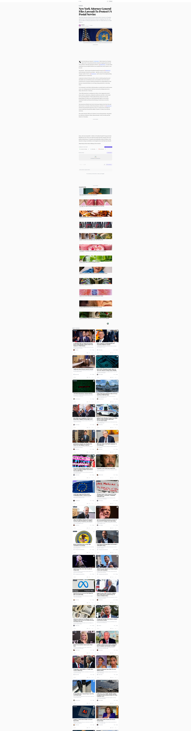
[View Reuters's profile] (80, 25)
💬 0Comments (108, 164)
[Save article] (107, 1)
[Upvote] (82, 164)
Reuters (83, 24)
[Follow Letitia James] (97, 149)
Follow (91, 25)
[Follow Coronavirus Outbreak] (88, 149)
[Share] (89, 352)
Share (111, 1)
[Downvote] (79, 164)
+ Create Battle (109, 152)
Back (80, 1)
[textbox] (95, 170)
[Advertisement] (95, 52)
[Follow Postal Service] (105, 149)
